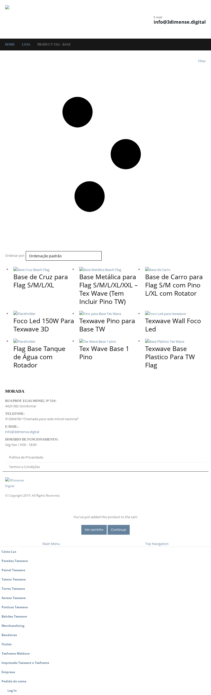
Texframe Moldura (16, 653)
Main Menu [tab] (51, 543)
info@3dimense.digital (180, 22)
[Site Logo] (19, 19)
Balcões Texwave (14, 616)
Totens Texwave (14, 579)
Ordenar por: (15, 255)
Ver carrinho (94, 529)
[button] (89, 19)
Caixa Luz (9, 551)
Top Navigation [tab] (157, 543)
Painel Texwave (13, 570)
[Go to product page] (43, 269)
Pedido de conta (14, 681)
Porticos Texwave (15, 607)
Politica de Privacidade (26, 457)
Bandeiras (9, 635)
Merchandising (13, 625)
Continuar (118, 529)
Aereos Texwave (14, 598)
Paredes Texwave (15, 561)
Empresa (8, 672)
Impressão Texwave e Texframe (25, 663)
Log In (12, 690)
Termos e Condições (24, 466)
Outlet (7, 644)
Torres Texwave (13, 588)
